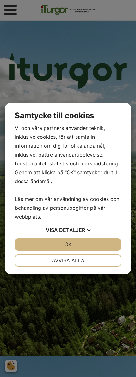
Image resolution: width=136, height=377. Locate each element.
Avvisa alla (68, 260)
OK (68, 244)
